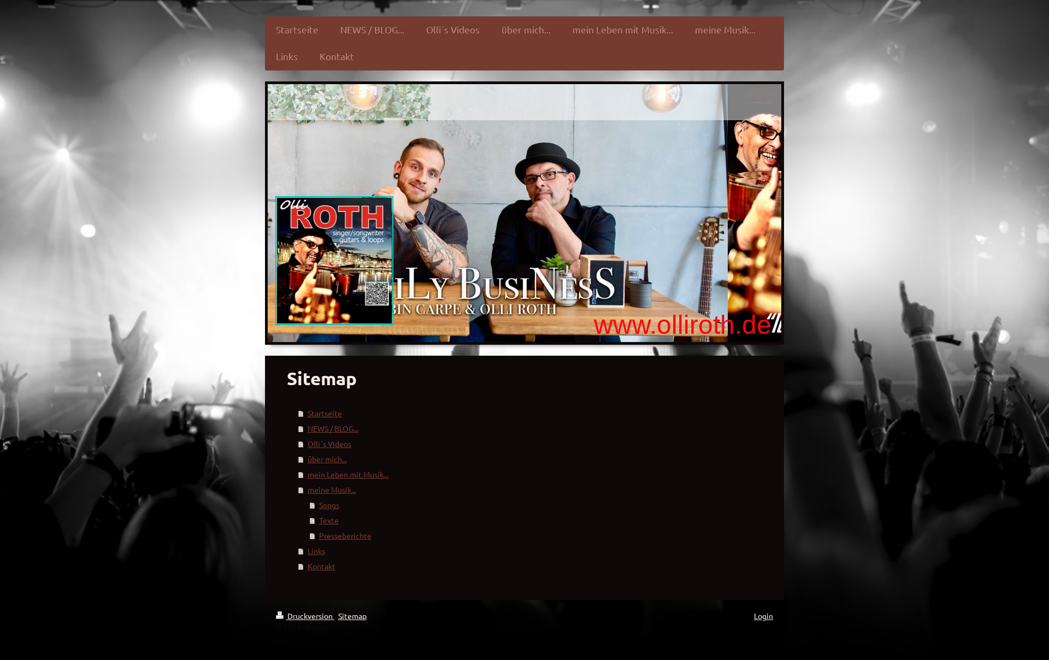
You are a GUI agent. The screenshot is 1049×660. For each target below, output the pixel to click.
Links (316, 551)
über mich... (327, 459)
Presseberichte (345, 535)
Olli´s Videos (329, 444)
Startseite (325, 413)
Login (763, 616)
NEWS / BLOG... (333, 428)
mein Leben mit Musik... (348, 474)
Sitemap (352, 616)
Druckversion (310, 616)
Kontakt (321, 566)
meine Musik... (332, 489)
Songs (329, 505)
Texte (329, 520)
